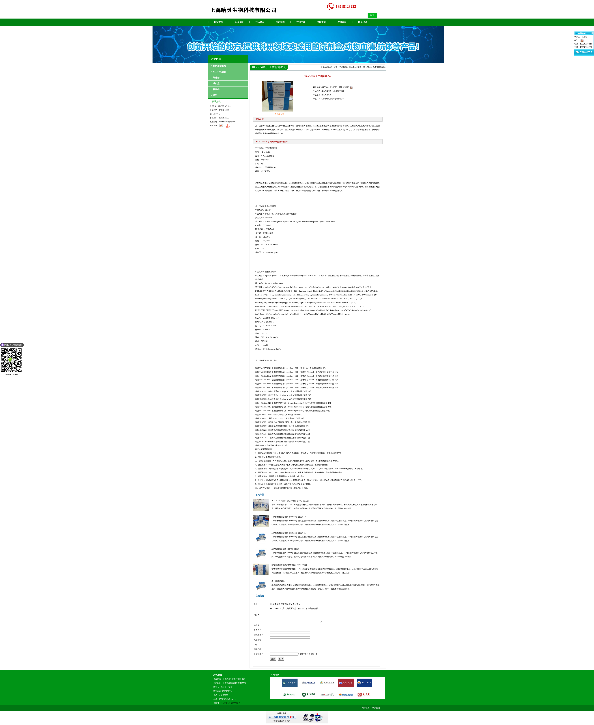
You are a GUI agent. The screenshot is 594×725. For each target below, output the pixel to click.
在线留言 (342, 22)
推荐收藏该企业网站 (281, 721)
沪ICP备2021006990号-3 (230, 703)
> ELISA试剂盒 (218, 72)
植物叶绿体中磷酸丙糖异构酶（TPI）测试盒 (289, 565)
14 (291, 716)
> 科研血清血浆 (218, 66)
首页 (335, 67)
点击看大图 (279, 114)
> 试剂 (214, 95)
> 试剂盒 (215, 83)
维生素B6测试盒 (278, 581)
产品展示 (259, 22)
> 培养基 (215, 77)
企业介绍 (239, 22)
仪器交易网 (281, 713)
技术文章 (301, 22)
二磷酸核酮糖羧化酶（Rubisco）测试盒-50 (288, 533)
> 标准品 (215, 89)
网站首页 (218, 22)
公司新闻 (280, 22)
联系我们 (362, 22)
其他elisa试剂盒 (355, 67)
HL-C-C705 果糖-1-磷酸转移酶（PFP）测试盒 (290, 501)
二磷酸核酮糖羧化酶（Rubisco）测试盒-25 (288, 517)
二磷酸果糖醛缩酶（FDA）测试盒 (285, 549)
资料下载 (321, 22)
